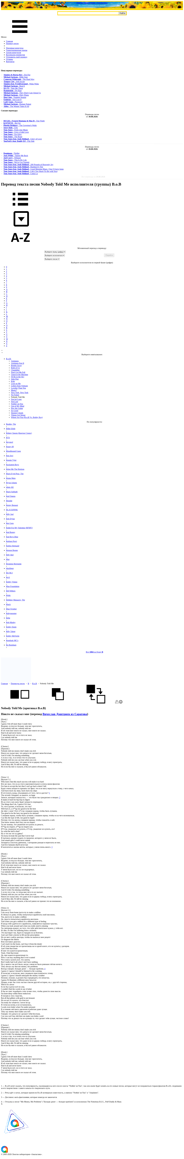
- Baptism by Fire (23, 167)
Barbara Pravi (11, 541)
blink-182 (10, 487)
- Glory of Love (23, 139)
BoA (8, 577)
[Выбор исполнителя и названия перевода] (20, 207)
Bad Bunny (10, 532)
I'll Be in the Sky (17, 377)
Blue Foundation (12, 586)
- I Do (11, 128)
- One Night (24, 121)
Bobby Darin (11, 627)
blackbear (10, 568)
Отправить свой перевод (16, 57)
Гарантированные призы (16, 50)
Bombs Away (16, 365)
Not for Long (16, 399)
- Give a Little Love (16, 132)
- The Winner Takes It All (16, 106)
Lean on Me (16, 383)
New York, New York (19, 393)
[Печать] (117, 703)
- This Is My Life (15, 160)
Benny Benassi (12, 505)
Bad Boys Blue (12, 537)
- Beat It (14, 86)
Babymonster (11, 613)
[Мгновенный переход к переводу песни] (20, 227)
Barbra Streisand (12, 546)
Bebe (8, 618)
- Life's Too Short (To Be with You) (30, 171)
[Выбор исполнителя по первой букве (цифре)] (20, 246)
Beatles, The (11, 424)
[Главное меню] (20, 35)
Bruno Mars (11, 478)
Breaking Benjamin (13, 564)
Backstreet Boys (12, 465)
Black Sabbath (12, 492)
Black (8, 604)
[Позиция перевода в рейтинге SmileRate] (120, 703)
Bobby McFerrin (12, 636)
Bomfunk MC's (12, 640)
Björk (8, 595)
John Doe (15, 379)
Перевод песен (12, 43)
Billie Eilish (10, 429)
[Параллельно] (20, 703)
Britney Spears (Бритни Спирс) (19, 433)
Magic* (14, 390)
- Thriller (12, 153)
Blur (8, 559)
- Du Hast (13, 91)
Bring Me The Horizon (15, 469)
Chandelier (15, 370)
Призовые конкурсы (14, 48)
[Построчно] (58, 703)
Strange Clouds (17, 413)
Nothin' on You (17, 404)
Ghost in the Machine (19, 374)
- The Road (13, 137)
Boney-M (10, 447)
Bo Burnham (11, 645)
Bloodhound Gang (13, 451)
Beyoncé (9, 442)
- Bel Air (12, 123)
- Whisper (12, 158)
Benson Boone (12, 550)
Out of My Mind (17, 406)
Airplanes (15, 361)
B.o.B (34, 683)
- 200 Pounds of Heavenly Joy (28, 165)
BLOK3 (9, 573)
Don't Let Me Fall (18, 372)
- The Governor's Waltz (20, 125)
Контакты (10, 61)
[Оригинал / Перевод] (96, 703)
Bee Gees (10, 523)
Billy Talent (10, 631)
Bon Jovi (9, 456)
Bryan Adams (11, 483)
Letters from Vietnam (19, 386)
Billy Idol (10, 555)
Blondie (9, 501)
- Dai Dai (17, 75)
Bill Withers (10, 591)
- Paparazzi (13, 102)
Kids (13, 381)
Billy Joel (10, 514)
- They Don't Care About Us (22, 93)
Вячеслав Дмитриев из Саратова (65, 714)
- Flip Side (19, 141)
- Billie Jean (16, 77)
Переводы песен (18, 683)
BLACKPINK (12, 510)
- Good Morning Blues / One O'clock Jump (34, 169)
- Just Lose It (12, 100)
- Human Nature (17, 104)
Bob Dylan (10, 519)
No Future (15, 395)
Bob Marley (11, 622)
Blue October (11, 609)
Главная (9, 41)
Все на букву (94, 652)
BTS (8, 438)
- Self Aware (14, 82)
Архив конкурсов (13, 52)
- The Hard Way (19, 79)
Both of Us (15, 368)
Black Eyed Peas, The (15, 474)
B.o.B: (8, 359)
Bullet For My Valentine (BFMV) (19, 528)
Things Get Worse (18, 415)
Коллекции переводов (15, 55)
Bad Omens (10, 496)
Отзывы (9, 59)
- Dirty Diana (16, 95)
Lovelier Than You (18, 388)
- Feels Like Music (16, 130)
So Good (14, 411)
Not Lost (14, 402)
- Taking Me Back (16, 155)
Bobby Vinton (11, 582)
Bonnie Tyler (11, 460)
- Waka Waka (21, 84)
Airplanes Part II (17, 363)
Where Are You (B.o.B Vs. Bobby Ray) (27, 417)
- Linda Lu (21, 174)
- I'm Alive (13, 134)
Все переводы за (93, 177)
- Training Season (15, 97)
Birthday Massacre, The (15, 600)
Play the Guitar (17, 408)
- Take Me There (13, 88)
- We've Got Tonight (16, 162)
